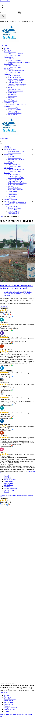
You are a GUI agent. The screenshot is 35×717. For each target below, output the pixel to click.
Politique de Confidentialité (8, 495)
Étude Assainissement (14, 77)
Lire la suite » (4, 307)
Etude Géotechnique (10, 479)
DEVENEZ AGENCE (14, 113)
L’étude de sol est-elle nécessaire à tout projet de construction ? (16, 286)
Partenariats (11, 97)
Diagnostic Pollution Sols (15, 81)
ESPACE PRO (12, 111)
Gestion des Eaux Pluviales (16, 79)
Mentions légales (22, 495)
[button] (13, 64)
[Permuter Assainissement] (32, 154)
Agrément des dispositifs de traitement (19, 62)
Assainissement (8, 481)
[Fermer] (3, 16)
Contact (6, 492)
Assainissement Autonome (15, 91)
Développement (12, 96)
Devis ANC (11, 58)
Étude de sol (7, 50)
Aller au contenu (5, 1)
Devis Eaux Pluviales (14, 65)
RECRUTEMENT (13, 114)
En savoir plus (4, 692)
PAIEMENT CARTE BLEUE (17, 104)
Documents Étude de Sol (15, 82)
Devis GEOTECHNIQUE (16, 53)
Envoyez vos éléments (14, 55)
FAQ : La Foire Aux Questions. (17, 84)
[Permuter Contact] (32, 205)
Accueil (6, 48)
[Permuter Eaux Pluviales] (32, 163)
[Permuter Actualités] (32, 173)
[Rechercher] (0, 10)
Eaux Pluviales (12, 92)
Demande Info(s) (13, 108)
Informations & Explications (16, 86)
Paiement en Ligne (9, 490)
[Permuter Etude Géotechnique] (32, 149)
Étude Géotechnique (14, 76)
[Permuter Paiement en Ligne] (32, 201)
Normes (10, 87)
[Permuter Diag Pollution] (32, 168)
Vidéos (10, 99)
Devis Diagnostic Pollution (16, 70)
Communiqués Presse (14, 89)
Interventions (11, 94)
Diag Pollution (8, 485)
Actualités (7, 292)
